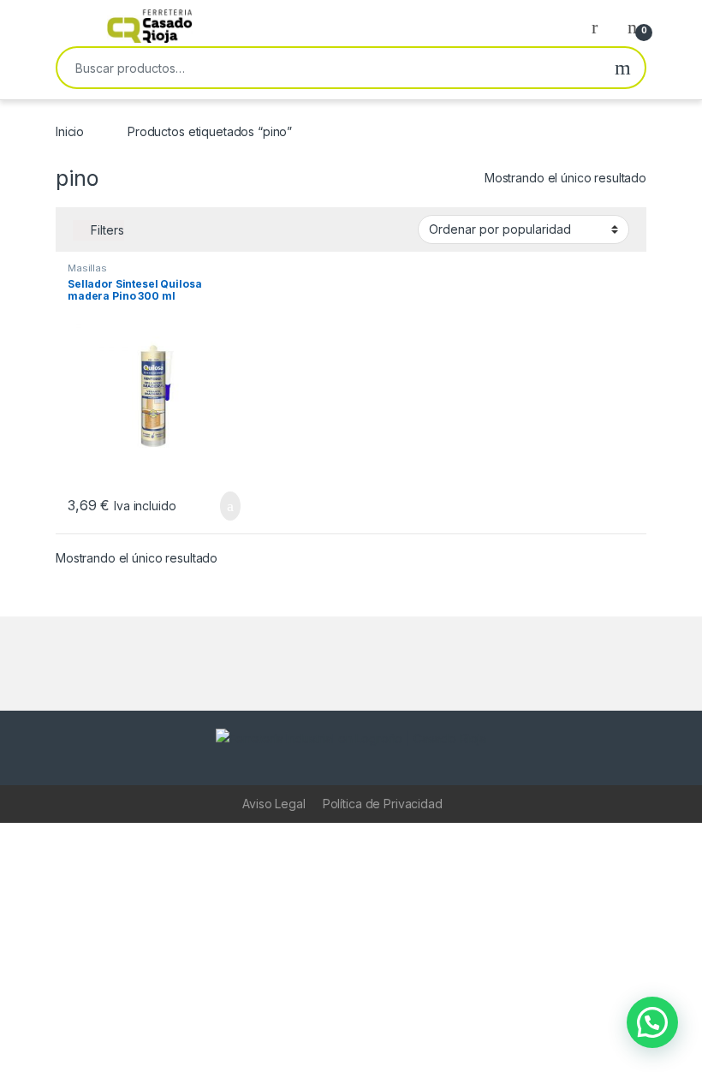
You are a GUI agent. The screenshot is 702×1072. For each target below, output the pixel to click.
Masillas (87, 268)
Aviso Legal (273, 803)
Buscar (623, 67)
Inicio (70, 131)
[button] (652, 1022)
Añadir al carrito (223, 506)
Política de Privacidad (383, 803)
